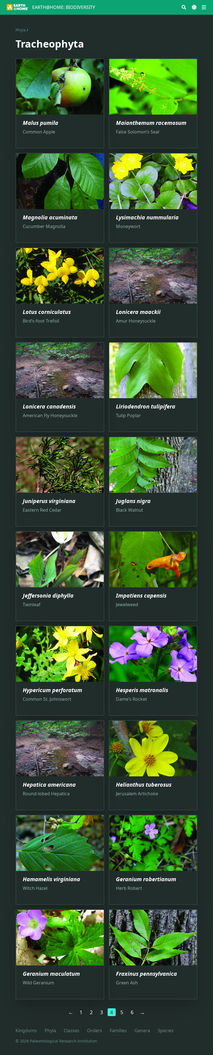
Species (166, 1030)
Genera (142, 1030)
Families (118, 1030)
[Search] (184, 7)
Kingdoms (26, 1030)
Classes (71, 1030)
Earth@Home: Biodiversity (63, 7)
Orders (94, 1030)
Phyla (21, 30)
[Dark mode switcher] (194, 7)
